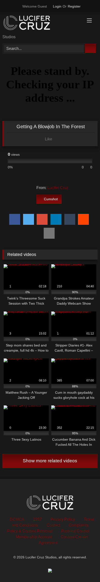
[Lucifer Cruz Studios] (41, 24)
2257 (37, 519)
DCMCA (17, 519)
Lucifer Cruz (57, 188)
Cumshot (51, 199)
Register (74, 6)
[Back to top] (85, 567)
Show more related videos (50, 460)
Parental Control (75, 531)
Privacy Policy (62, 519)
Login (57, 6)
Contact (53, 525)
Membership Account (34, 537)
